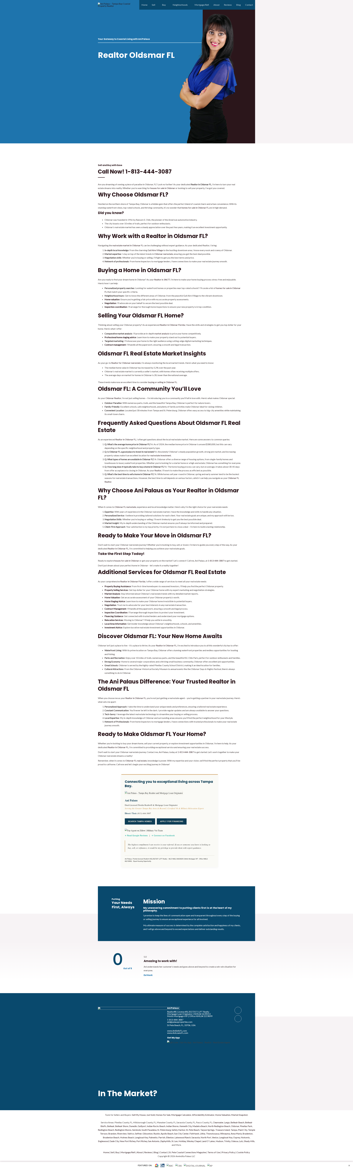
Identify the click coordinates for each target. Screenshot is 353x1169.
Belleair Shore (121, 1126)
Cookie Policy (243, 1152)
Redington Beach (106, 1130)
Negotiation (110, 303)
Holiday (182, 1141)
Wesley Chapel (194, 1141)
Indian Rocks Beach (156, 1126)
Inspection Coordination (116, 612)
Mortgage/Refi (202, 4)
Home (144, 4)
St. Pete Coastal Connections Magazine (187, 1152)
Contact (249, 4)
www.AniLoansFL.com (177, 1033)
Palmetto (153, 1137)
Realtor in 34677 (162, 279)
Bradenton (248, 1133)
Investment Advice (113, 627)
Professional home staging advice (120, 337)
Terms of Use (214, 1152)
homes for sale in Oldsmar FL (195, 207)
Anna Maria (236, 1133)
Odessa (234, 1141)
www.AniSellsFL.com (177, 1030)
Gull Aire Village (155, 250)
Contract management (115, 344)
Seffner (138, 1133)
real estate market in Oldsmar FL (127, 245)
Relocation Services (114, 620)
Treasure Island (222, 1130)
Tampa (234, 1130)
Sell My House (139, 1114)
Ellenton (170, 1137)
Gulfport (142, 1126)
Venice (215, 1137)
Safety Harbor (178, 1130)
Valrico (130, 1133)
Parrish (161, 1137)
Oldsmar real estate (163, 254)
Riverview (122, 1133)
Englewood (103, 1141)
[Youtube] (238, 1018)
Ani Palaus (173, 1008)
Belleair (110, 1126)
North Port (206, 1137)
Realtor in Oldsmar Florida (172, 325)
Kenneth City (186, 1126)
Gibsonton (148, 1133)
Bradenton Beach (111, 1137)
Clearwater (218, 1122)
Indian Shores (172, 1126)
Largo (227, 1122)
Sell (153, 4)
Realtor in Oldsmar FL (125, 439)
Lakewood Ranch (183, 1137)
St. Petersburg (164, 1130)
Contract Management (115, 608)
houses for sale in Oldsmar (162, 188)
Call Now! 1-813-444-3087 (135, 171)
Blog (238, 4)
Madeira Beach (199, 1126)
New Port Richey (128, 1141)
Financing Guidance (114, 616)
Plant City (242, 1130)
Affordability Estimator (203, 1114)
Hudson (219, 1141)
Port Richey (141, 1141)
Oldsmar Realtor (113, 398)
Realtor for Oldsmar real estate (126, 363)
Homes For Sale (163, 1114)
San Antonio (153, 1141)
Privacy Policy (228, 1152)
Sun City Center (181, 1133)
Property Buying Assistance (118, 586)
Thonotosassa (212, 1133)
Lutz (241, 1141)
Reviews (228, 4)
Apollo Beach (167, 1133)
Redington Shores (123, 1130)
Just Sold (150, 1114)
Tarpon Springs (207, 1130)
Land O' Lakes (208, 1141)
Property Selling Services (116, 590)
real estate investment (160, 455)
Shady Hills (249, 1141)
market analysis (161, 333)
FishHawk (194, 1133)
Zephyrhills (165, 1141)
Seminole (136, 1130)
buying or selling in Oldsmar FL (162, 382)
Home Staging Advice (115, 601)
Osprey (236, 1137)
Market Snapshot (239, 1114)
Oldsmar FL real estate (125, 507)
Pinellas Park (246, 1126)
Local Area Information (115, 623)
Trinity (227, 1141)
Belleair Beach (237, 1122)
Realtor (157, 470)
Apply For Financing (171, 821)
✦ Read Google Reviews (136, 835)
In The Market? (127, 1093)
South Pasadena (149, 1130)
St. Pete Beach (193, 1130)
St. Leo (175, 1141)
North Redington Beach (219, 1126)
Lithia (202, 1133)
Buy (164, 4)
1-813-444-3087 (216, 560)
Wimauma (225, 1133)
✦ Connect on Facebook (163, 835)
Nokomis (245, 1137)
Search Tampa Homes (140, 821)
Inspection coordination (116, 306)
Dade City (114, 1141)
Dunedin (133, 1126)
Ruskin (156, 1133)
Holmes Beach (127, 1137)
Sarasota (196, 1137)
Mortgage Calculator (181, 1114)
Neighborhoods (180, 4)
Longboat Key (141, 1137)
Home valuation (112, 299)
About (216, 4)
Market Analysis (112, 593)
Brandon (112, 1133)
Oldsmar (235, 1126)
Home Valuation (112, 597)
